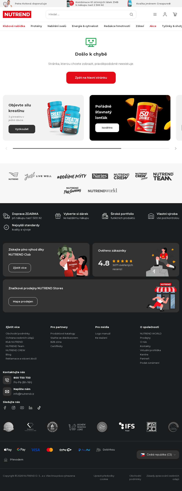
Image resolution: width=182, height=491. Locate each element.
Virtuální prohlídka (150, 350)
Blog (8, 354)
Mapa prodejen (23, 301)
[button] (175, 148)
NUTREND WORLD (151, 333)
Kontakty (145, 346)
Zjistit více (19, 267)
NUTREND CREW (15, 350)
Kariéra (144, 354)
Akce (153, 26)
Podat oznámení (149, 362)
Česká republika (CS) (159, 454)
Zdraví (140, 26)
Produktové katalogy (62, 333)
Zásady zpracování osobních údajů (162, 477)
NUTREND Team (15, 346)
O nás (143, 341)
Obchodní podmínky (18, 333)
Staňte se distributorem (64, 337)
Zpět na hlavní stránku (91, 77)
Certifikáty (56, 346)
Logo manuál (102, 333)
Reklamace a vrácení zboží (21, 358)
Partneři (144, 358)
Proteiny (36, 26)
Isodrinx (107, 127)
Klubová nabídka (14, 26)
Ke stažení (101, 337)
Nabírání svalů (57, 26)
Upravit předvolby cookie (104, 477)
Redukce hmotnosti (117, 26)
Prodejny (145, 337)
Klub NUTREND (14, 341)
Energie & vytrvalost (85, 26)
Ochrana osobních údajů (20, 337)
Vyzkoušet (22, 129)
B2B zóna (55, 341)
